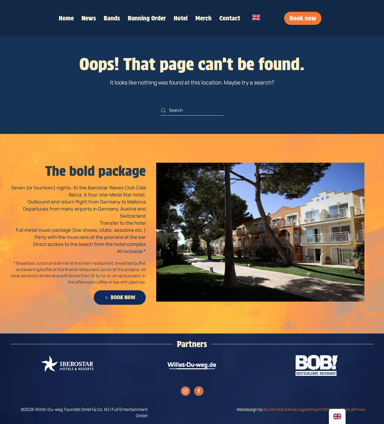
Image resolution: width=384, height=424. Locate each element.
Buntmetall (274, 409)
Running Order (147, 18)
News (89, 18)
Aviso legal (297, 409)
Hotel (181, 18)
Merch (203, 18)
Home (66, 18)
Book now (302, 18)
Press (360, 409)
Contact (229, 18)
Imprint (317, 409)
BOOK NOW (123, 297)
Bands (112, 18)
